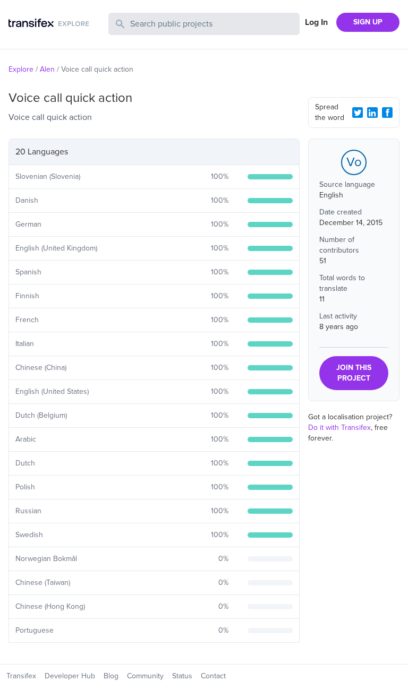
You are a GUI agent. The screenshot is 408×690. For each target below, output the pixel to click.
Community (145, 675)
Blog (111, 675)
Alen (47, 69)
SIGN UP (367, 22)
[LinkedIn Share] (372, 112)
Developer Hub (70, 675)
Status (182, 675)
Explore (20, 69)
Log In (316, 22)
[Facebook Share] (387, 112)
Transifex (21, 675)
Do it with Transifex (339, 427)
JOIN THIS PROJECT (353, 373)
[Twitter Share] (357, 112)
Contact (213, 675)
